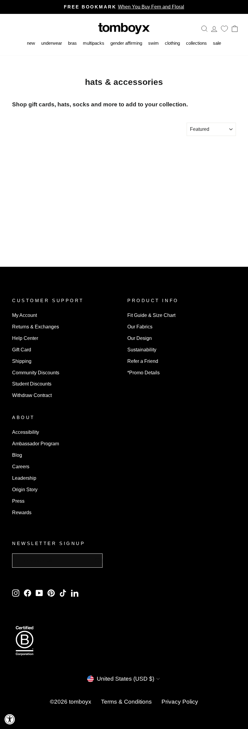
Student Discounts (31, 383)
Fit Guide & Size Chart (151, 315)
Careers (20, 466)
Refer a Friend (142, 361)
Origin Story (25, 489)
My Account (24, 315)
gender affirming (126, 43)
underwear (51, 43)
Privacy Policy (180, 701)
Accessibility (25, 432)
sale (217, 43)
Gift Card (21, 349)
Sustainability (141, 349)
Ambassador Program (35, 443)
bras (72, 43)
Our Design (139, 338)
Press (18, 501)
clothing (172, 43)
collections (196, 43)
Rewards (21, 512)
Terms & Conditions (126, 701)
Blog (17, 455)
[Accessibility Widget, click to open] (10, 719)
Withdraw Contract (32, 395)
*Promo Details (143, 372)
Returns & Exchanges (35, 326)
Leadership (24, 478)
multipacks (93, 43)
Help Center (25, 338)
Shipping (21, 361)
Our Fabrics (139, 326)
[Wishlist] (224, 28)
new (31, 43)
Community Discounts (35, 372)
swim (153, 43)
